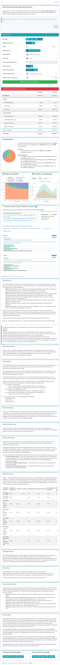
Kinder (4, 62)
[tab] (6, 228)
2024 (32, 39)
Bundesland (6, 54)
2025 (36, 39)
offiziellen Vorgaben (31, 14)
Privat (35, 69)
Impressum (4, 663)
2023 (28, 39)
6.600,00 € (6, 656)
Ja (31, 66)
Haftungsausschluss (12, 663)
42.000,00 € (43, 656)
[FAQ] (10, 280)
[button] (2, 2)
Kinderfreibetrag (11, 62)
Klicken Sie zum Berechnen (31, 82)
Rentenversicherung (8, 69)
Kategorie (34, 178)
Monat (28, 42)
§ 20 (32, 626)
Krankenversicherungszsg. (9, 77)
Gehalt (4, 46)
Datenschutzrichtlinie (23, 663)
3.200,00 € (20, 656)
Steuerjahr (5, 39)
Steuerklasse (6, 50)
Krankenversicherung (8, 73)
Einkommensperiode (8, 42)
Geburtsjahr (6, 58)
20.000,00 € (51, 656)
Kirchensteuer (6, 66)
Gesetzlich (29, 69)
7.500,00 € (13, 656)
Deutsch (56, 2)
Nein (28, 66)
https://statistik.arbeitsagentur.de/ (16, 276)
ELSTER (34, 351)
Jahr (33, 42)
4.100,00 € (27, 656)
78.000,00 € (36, 656)
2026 (40, 39)
